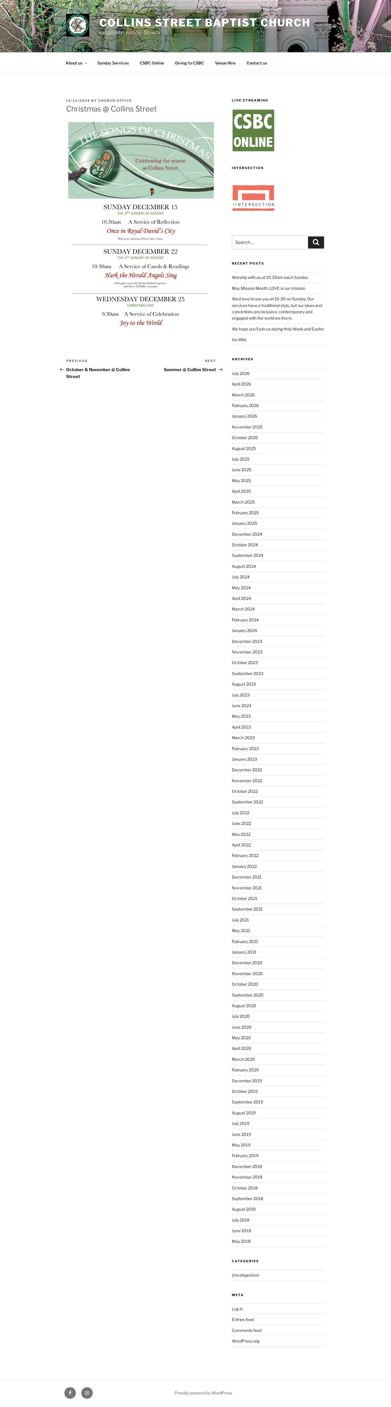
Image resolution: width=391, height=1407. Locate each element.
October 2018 (245, 1187)
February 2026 (245, 405)
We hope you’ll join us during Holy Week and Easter (278, 328)
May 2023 (241, 716)
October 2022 (245, 791)
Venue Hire (225, 62)
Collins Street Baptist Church (205, 22)
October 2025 (245, 437)
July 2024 (241, 576)
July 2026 (241, 373)
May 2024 (241, 587)
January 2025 (244, 523)
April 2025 (241, 491)
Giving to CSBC (189, 62)
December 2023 (247, 641)
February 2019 (245, 1155)
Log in (237, 1308)
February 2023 (245, 748)
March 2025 (243, 502)
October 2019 (245, 1091)
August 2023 (244, 684)
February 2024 (245, 619)
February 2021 (245, 941)
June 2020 (242, 1027)
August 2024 (244, 566)
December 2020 (247, 962)
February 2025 (245, 512)
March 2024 (243, 608)
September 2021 (247, 909)
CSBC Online (152, 62)
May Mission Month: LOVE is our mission (268, 288)
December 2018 (247, 1166)
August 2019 (244, 1112)
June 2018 (241, 1230)
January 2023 (244, 759)
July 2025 (241, 459)
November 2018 (247, 1177)
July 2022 (240, 812)
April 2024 (241, 598)
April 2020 (241, 1048)
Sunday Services (113, 62)
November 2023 (247, 651)
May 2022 (241, 834)
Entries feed (243, 1319)
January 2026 (244, 416)
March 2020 (243, 1059)
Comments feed (247, 1330)
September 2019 (247, 1101)
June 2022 (241, 823)
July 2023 (241, 694)
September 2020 (248, 995)
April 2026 (241, 383)
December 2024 (247, 534)
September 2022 (247, 801)
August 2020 (244, 1005)
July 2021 (240, 919)
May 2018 (241, 1241)
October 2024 (245, 544)
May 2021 (241, 930)
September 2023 (247, 673)
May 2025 (241, 480)
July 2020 (241, 1016)
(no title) (239, 339)
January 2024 (244, 630)
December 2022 (247, 769)
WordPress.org (245, 1340)
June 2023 (241, 705)
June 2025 (241, 469)
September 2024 (247, 555)
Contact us (256, 62)
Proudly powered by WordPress (203, 1392)
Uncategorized (245, 1275)
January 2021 (244, 952)
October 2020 (245, 984)
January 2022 (244, 866)
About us (74, 62)
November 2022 (247, 780)
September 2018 (247, 1198)
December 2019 (247, 1080)
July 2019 (240, 1123)
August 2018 (244, 1209)
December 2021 (247, 876)
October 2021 (244, 898)
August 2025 (244, 448)
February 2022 (245, 855)
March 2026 (243, 394)
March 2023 (243, 737)
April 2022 (241, 844)
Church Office (115, 101)
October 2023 (245, 662)
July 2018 (240, 1220)
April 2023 (241, 727)
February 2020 (245, 1069)
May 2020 (241, 1037)
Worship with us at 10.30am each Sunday (270, 277)
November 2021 (247, 887)
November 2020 (247, 973)
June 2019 (241, 1134)
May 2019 (241, 1144)
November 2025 (247, 426)
